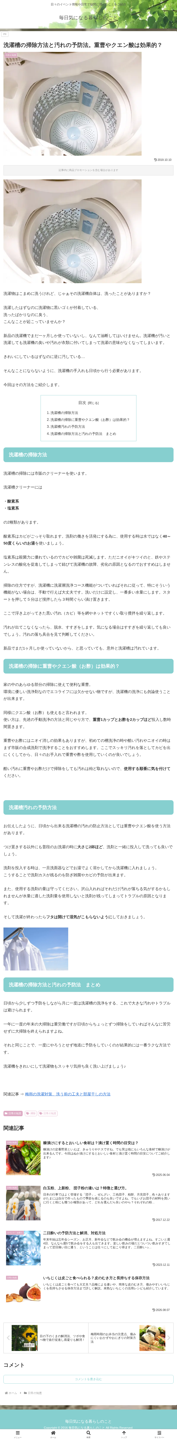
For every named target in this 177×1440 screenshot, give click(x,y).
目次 (82, 403)
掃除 (33, 1113)
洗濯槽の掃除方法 (64, 413)
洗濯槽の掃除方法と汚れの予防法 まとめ (83, 434)
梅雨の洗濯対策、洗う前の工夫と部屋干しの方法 (68, 1094)
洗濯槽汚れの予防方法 (68, 426)
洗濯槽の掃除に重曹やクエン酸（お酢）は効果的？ (90, 419)
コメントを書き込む (88, 1379)
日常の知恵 (14, 1113)
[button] (164, 902)
